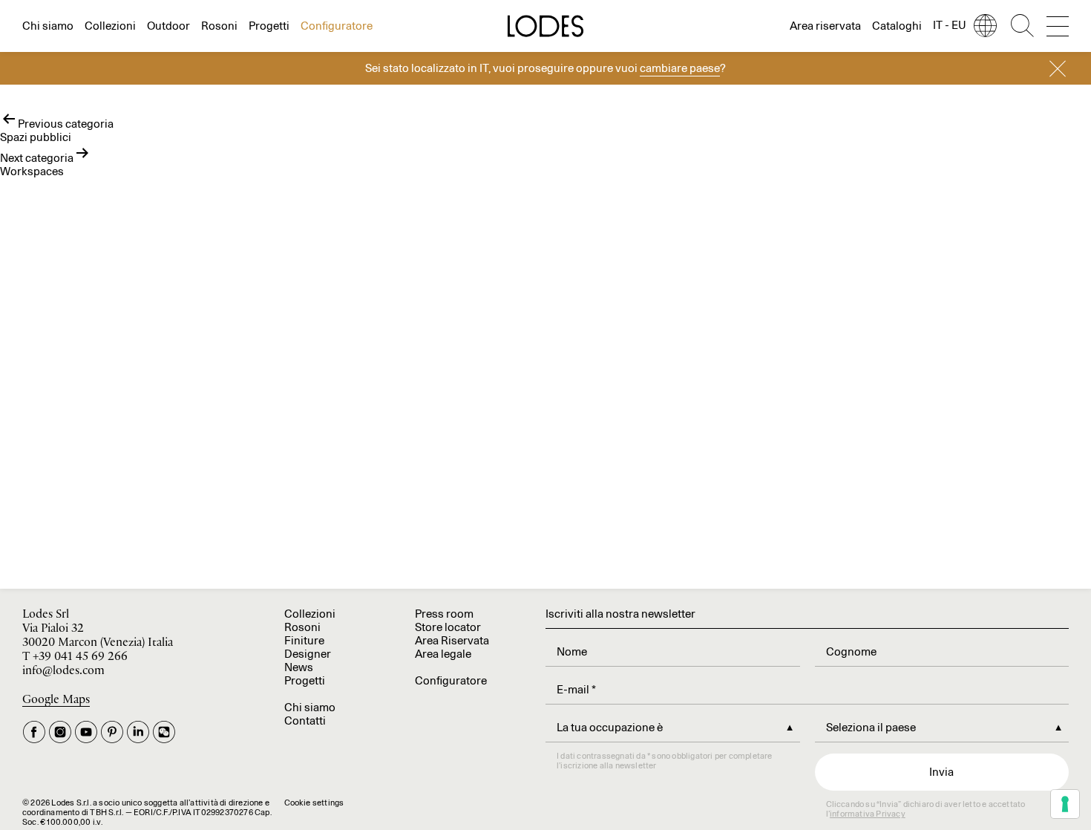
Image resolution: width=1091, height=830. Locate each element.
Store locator (448, 627)
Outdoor (168, 25)
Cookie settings (314, 802)
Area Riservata (452, 640)
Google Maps (56, 699)
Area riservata (825, 25)
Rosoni (219, 25)
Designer (307, 653)
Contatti (305, 720)
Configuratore (337, 25)
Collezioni (110, 25)
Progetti (269, 25)
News (298, 667)
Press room (444, 613)
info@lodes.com (63, 670)
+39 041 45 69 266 (80, 656)
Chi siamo (47, 25)
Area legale (443, 653)
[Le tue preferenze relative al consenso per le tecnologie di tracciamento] (1065, 804)
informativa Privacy (867, 814)
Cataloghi (897, 25)
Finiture (304, 640)
